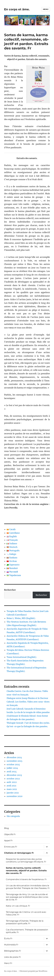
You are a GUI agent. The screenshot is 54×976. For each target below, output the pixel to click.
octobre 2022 (13, 778)
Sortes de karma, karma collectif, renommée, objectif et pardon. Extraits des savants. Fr (26, 870)
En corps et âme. (17, 9)
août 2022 (12, 782)
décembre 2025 (14, 757)
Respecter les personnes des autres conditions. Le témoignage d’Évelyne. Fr (26, 860)
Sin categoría (13, 816)
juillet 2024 (12, 768)
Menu (45, 9)
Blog (6, 828)
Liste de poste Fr (12, 957)
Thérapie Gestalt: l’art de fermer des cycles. (28, 723)
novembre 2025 (14, 761)
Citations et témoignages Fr (19, 853)
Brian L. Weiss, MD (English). (21, 618)
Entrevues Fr (10, 847)
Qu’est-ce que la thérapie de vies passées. (27, 726)
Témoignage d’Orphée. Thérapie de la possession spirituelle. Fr (24, 922)
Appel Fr (8, 840)
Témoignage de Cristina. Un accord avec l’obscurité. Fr (26, 913)
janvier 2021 (13, 792)
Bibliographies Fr (12, 951)
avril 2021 (11, 785)
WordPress (43, 971)
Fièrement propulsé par (29, 971)
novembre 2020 (14, 796)
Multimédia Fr (11, 944)
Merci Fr (8, 963)
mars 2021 (12, 789)
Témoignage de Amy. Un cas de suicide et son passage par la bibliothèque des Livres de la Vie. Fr (27, 897)
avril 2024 (12, 771)
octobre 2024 (13, 764)
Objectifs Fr (10, 834)
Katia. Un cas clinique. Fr (18, 906)
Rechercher (10, 590)
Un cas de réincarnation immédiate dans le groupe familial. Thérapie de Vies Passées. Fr (28, 886)
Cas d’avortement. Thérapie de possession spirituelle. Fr (27, 931)
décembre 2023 (14, 775)
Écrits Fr (8, 938)
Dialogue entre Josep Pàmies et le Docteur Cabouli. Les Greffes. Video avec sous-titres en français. (28, 701)
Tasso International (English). (22, 657)
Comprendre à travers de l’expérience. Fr (26, 879)
